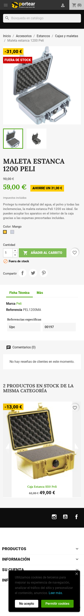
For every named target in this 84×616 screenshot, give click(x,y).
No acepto (26, 604)
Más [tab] (40, 293)
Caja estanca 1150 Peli (42, 486)
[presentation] (7, 449)
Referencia (14, 310)
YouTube (65, 519)
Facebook (76, 519)
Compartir (22, 273)
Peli (19, 304)
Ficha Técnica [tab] (19, 293)
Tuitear (33, 273)
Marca (10, 304)
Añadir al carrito (42, 252)
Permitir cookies (57, 604)
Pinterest (44, 273)
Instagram (54, 519)
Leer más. (56, 593)
